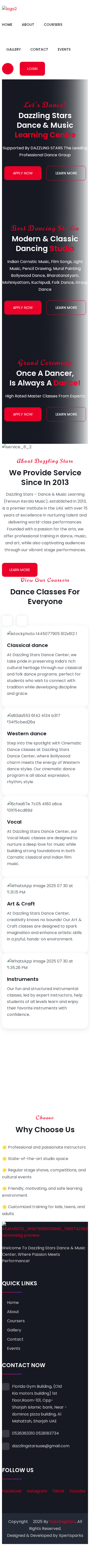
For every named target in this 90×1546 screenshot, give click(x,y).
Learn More (66, 173)
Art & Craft (21, 903)
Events (64, 49)
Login (32, 68)
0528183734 (47, 1433)
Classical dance (27, 645)
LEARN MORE (20, 569)
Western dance (26, 733)
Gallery (13, 49)
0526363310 (23, 1433)
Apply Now (23, 173)
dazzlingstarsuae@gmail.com (41, 1446)
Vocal (14, 821)
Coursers (53, 24)
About (28, 24)
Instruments (22, 979)
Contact (39, 49)
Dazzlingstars (62, 1521)
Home (7, 24)
